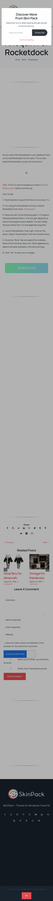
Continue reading (26, 40)
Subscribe (39, 32)
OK (26, 896)
